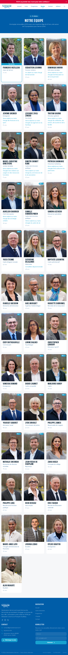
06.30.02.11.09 (8, 630)
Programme (34, 6)
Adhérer (58, 6)
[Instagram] (5, 620)
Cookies (65, 652)
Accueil (19, 6)
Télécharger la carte (10, 640)
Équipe (43, 6)
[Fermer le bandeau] (66, 2)
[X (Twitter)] (8, 620)
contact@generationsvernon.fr (12, 628)
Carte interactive (40, 610)
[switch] (64, 6)
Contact (50, 6)
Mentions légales (47, 652)
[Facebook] (2, 620)
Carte (26, 6)
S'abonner (50, 642)
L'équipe (37, 616)
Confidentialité (56, 652)
